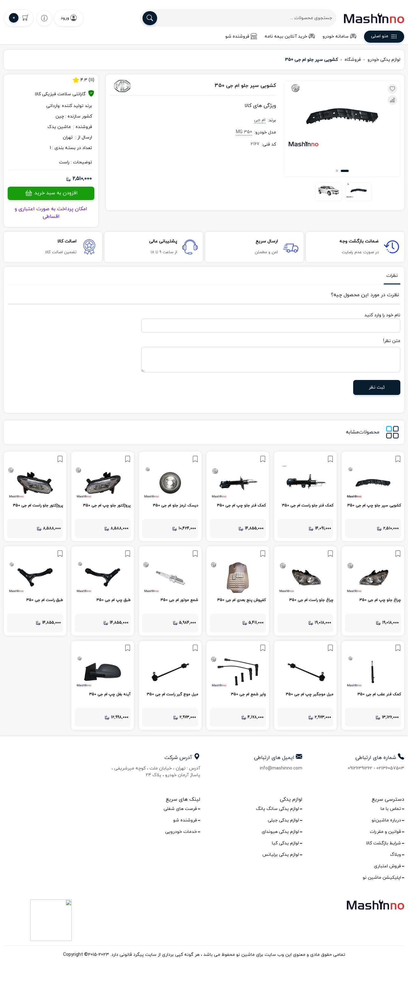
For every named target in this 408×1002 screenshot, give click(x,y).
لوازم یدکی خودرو (384, 60)
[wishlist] (44, 18)
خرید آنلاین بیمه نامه (286, 36)
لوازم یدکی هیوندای (280, 832)
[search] (149, 18)
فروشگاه (353, 60)
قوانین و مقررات (385, 832)
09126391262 (360, 768)
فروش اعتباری (387, 866)
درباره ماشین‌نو (386, 820)
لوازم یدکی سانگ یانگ (277, 809)
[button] (345, 171)
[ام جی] (135, 86)
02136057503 (390, 768)
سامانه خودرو (336, 36)
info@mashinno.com (281, 768)
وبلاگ (395, 855)
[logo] (374, 18)
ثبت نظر (377, 387)
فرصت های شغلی (180, 809)
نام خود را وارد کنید (382, 315)
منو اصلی (379, 36)
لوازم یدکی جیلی (283, 820)
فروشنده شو (237, 36)
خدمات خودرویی (181, 832)
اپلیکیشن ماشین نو (382, 878)
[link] (373, 496)
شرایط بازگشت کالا (383, 843)
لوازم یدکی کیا (285, 843)
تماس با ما (391, 809)
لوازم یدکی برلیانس (280, 855)
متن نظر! (391, 341)
